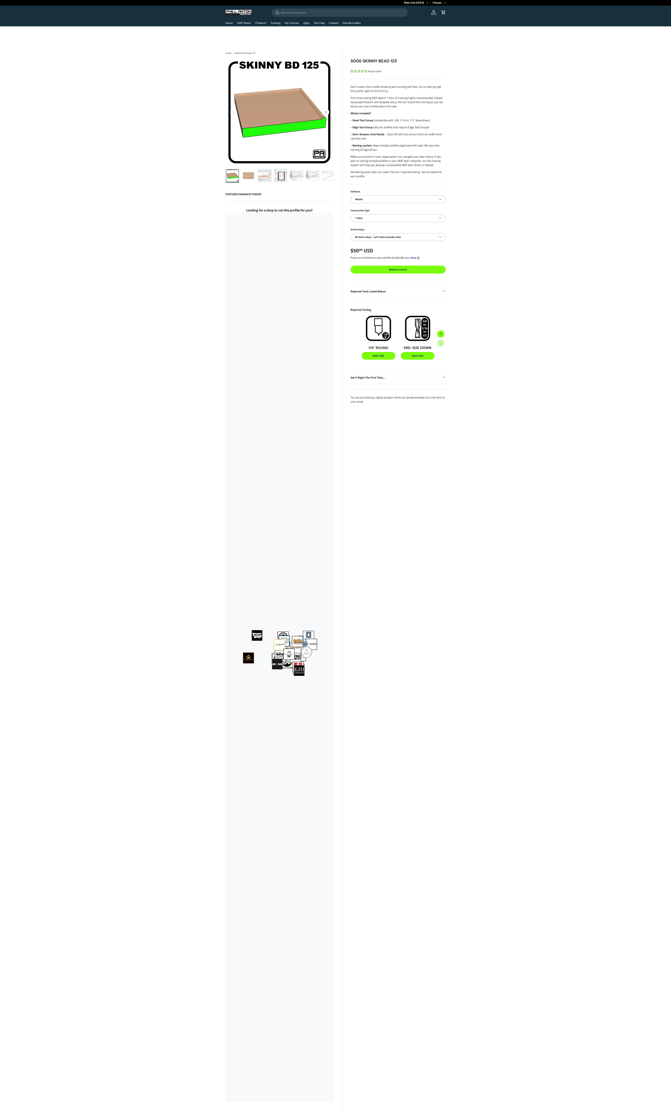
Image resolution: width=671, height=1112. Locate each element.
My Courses (292, 22)
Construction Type (360, 210)
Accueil (228, 53)
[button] (359, 71)
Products (260, 22)
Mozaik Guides (352, 22)
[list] (279, 112)
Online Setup (357, 229)
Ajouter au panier (398, 269)
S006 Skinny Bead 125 (245, 53)
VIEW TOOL (378, 356)
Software (355, 191)
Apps (306, 22)
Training (275, 22)
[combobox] (340, 12)
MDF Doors (244, 22)
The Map (319, 22)
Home (229, 22)
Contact (333, 22)
